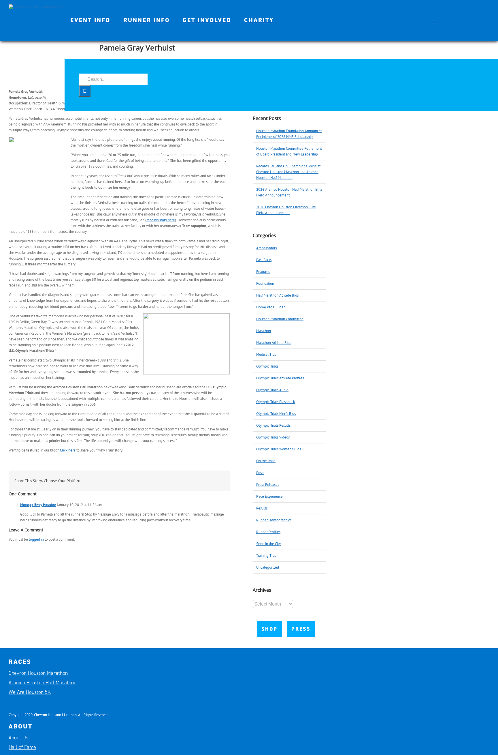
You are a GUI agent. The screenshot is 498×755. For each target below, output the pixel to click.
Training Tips (266, 555)
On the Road (266, 460)
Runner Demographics (273, 520)
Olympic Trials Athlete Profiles (280, 378)
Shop (269, 628)
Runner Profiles (268, 531)
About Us (18, 737)
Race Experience (269, 496)
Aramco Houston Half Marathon (42, 682)
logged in (36, 539)
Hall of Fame (22, 747)
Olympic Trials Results (273, 425)
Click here (68, 450)
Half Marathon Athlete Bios (277, 295)
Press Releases (267, 484)
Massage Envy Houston (38, 504)
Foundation (265, 283)
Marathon (263, 330)
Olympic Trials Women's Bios (278, 449)
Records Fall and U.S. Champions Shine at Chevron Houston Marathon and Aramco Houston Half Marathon (288, 172)
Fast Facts (263, 259)
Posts (260, 472)
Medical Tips (266, 354)
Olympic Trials (267, 366)
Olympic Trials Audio (272, 389)
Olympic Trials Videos (273, 437)
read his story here (160, 220)
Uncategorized (267, 567)
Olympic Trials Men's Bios (276, 413)
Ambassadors (266, 248)
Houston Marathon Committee (279, 318)
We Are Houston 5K (30, 692)
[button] (434, 20)
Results (261, 508)
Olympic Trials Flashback (275, 401)
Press (300, 628)
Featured (263, 271)
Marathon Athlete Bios (273, 342)
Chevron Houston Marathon (38, 673)
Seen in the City (268, 543)
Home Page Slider (270, 307)
